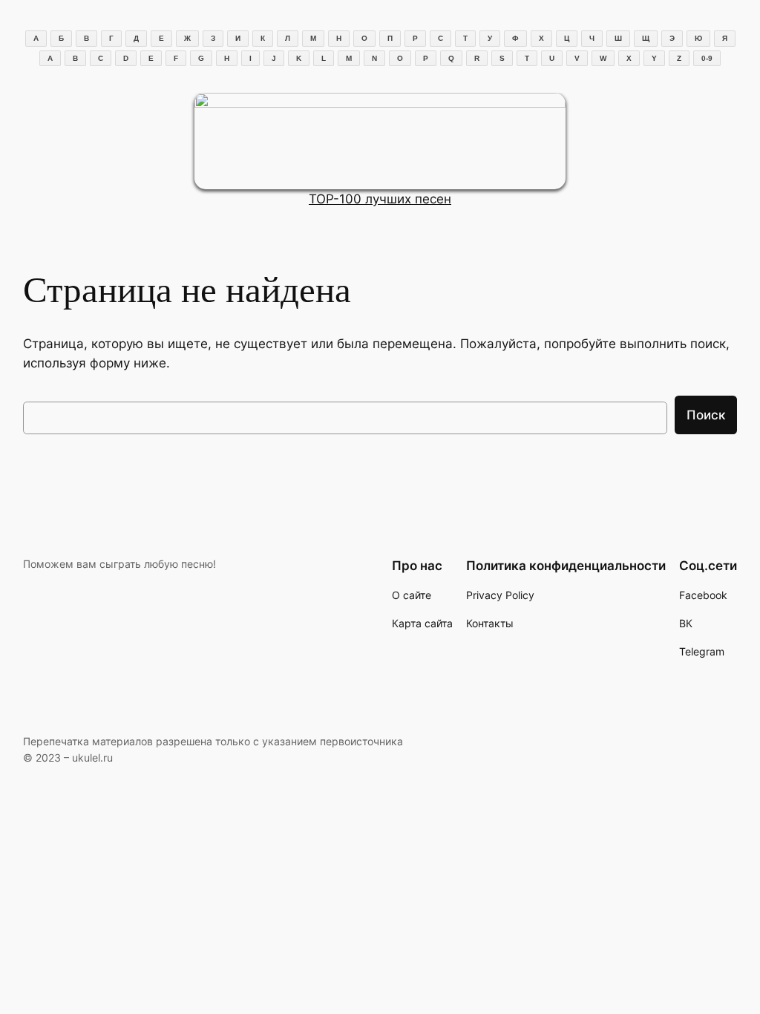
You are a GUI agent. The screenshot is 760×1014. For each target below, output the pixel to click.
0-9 (706, 58)
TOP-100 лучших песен (380, 199)
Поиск (706, 415)
